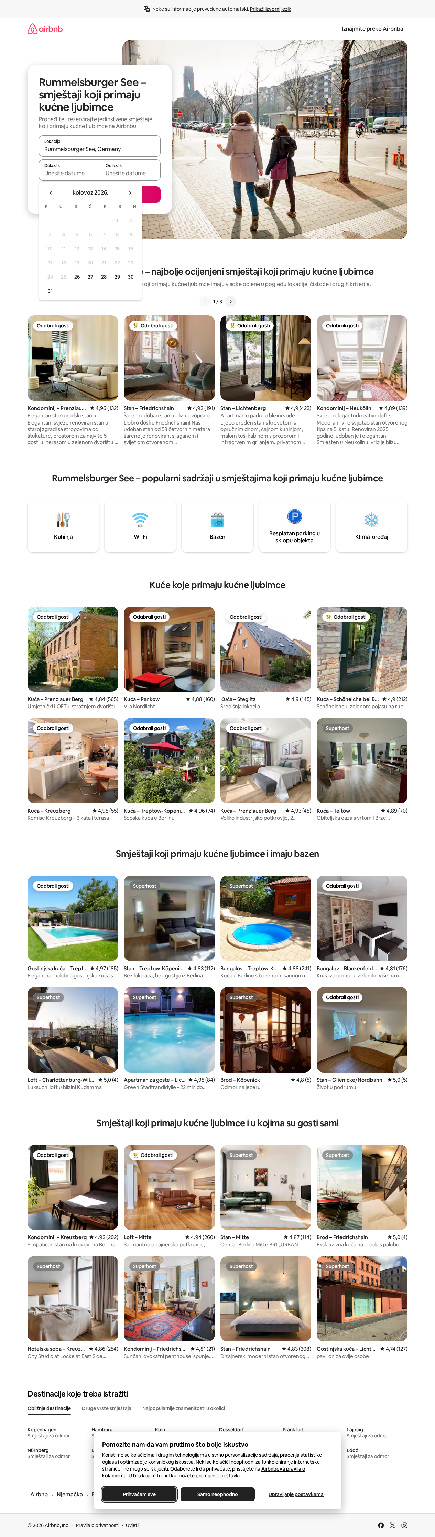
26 (77, 277)
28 (104, 277)
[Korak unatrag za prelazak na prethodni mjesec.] (51, 193)
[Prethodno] (204, 301)
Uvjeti (132, 1525)
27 (90, 277)
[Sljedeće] (230, 301)
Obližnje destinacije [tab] (49, 1408)
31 (50, 291)
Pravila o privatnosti (97, 1525)
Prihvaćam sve (139, 1494)
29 (117, 277)
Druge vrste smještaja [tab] (106, 1408)
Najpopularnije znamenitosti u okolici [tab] (183, 1408)
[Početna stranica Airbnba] (45, 29)
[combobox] (99, 149)
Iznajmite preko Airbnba (372, 28)
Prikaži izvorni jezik (270, 9)
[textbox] (69, 173)
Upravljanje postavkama (296, 1494)
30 (131, 277)
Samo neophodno (217, 1494)
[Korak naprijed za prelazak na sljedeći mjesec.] (130, 193)
